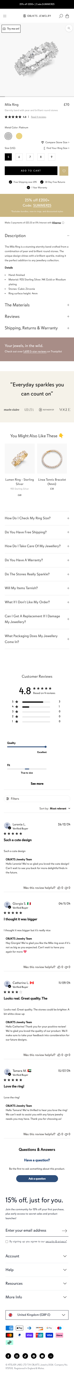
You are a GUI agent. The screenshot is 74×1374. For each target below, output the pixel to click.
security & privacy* (56, 1241)
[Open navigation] (4, 16)
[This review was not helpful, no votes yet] (66, 888)
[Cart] (67, 16)
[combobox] (54, 808)
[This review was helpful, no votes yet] (59, 888)
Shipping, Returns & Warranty (31, 328)
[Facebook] (8, 1356)
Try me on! (13, 28)
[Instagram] (17, 1356)
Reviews (12, 316)
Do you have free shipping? (26, 532)
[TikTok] (25, 1356)
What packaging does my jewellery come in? (31, 639)
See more (37, 784)
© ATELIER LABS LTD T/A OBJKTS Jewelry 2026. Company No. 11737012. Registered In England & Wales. (37, 1366)
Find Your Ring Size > (58, 148)
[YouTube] (42, 1356)
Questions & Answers (37, 1149)
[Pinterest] (34, 1356)
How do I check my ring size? (28, 518)
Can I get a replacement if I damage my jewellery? (32, 619)
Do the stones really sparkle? (27, 574)
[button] (64, 171)
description (15, 235)
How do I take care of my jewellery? (33, 546)
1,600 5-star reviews (35, 351)
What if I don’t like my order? (27, 602)
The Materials (17, 305)
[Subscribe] (64, 1231)
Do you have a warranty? (24, 560)
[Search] (61, 16)
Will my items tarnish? (21, 588)
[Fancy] (50, 1356)
